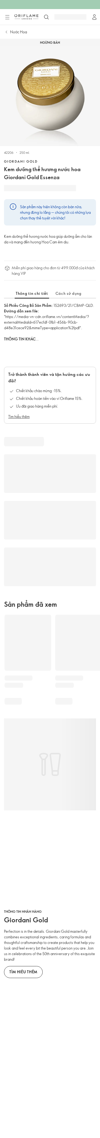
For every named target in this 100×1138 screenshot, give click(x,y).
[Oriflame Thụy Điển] (26, 17)
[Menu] (7, 17)
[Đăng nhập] (94, 17)
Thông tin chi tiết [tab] (32, 293)
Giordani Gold (21, 161)
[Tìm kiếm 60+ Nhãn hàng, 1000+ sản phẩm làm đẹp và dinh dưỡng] (46, 17)
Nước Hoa (18, 31)
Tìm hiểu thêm (19, 416)
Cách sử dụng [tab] (68, 293)
